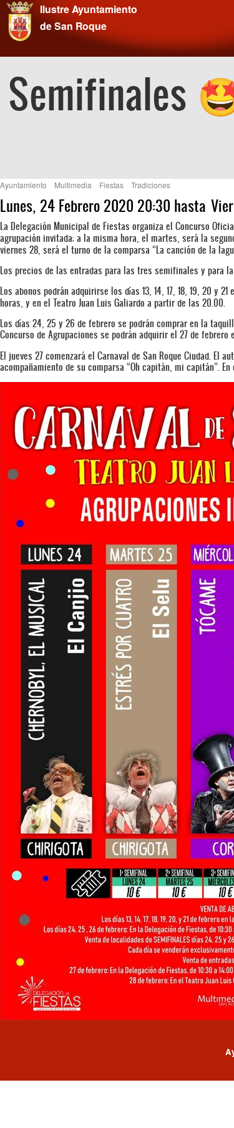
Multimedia (73, 184)
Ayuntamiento (23, 184)
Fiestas (111, 184)
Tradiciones (150, 184)
